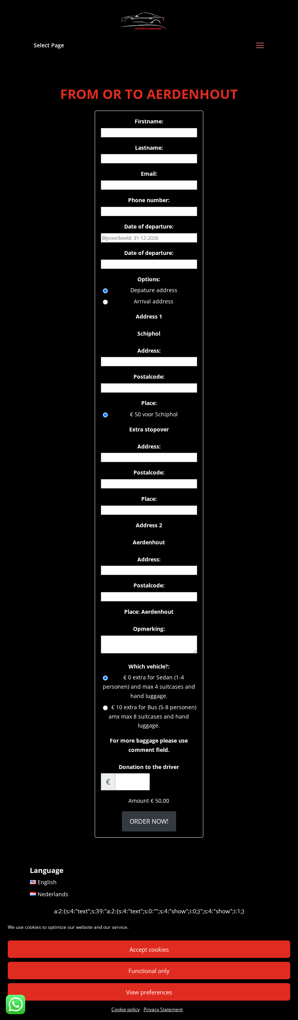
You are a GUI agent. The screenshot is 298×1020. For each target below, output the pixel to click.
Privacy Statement (163, 1009)
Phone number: (149, 200)
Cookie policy (125, 1009)
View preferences (149, 992)
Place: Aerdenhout (148, 611)
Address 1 (149, 316)
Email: (149, 173)
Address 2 (149, 525)
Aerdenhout (149, 542)
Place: (149, 403)
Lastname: (149, 147)
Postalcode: (149, 376)
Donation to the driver (149, 767)
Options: (148, 279)
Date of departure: (148, 226)
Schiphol (148, 333)
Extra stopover (149, 429)
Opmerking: (149, 628)
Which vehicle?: (149, 666)
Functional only (149, 971)
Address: (149, 350)
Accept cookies (149, 949)
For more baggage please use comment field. (149, 745)
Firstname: (149, 121)
